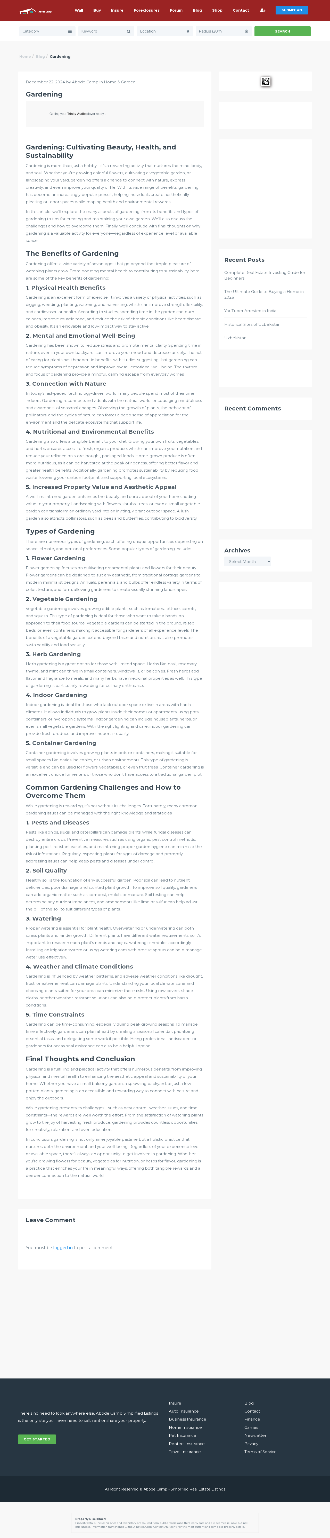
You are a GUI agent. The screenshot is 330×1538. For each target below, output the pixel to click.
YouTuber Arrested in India (250, 310)
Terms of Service (260, 1451)
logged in (63, 1247)
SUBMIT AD (292, 10)
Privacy (251, 1443)
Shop (217, 10)
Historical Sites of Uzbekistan (252, 324)
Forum (176, 10)
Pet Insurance (182, 1435)
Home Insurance (185, 1427)
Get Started (37, 1439)
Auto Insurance (184, 1411)
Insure (117, 10)
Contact (241, 10)
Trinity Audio (76, 114)
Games (251, 1427)
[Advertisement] (265, 191)
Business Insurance (187, 1419)
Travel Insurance (185, 1451)
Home (25, 56)
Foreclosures (147, 10)
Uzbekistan (235, 337)
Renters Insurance (187, 1443)
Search (282, 31)
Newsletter (255, 1435)
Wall (79, 10)
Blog (197, 10)
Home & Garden (120, 82)
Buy (97, 10)
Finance (252, 1419)
